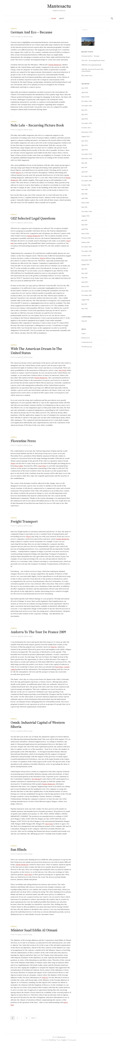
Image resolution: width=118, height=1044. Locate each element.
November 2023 (86, 123)
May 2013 (84, 277)
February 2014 (86, 238)
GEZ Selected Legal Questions (33, 218)
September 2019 (86, 158)
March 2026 (85, 97)
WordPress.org (86, 346)
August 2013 (85, 264)
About (61, 18)
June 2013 (84, 273)
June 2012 (84, 308)
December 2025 (86, 101)
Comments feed (86, 342)
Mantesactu (59, 6)
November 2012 (86, 295)
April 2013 (84, 282)
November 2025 (86, 105)
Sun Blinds (19, 850)
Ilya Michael (36, 779)
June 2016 (84, 189)
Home (53, 18)
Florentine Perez (23, 441)
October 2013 (85, 255)
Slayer (28, 536)
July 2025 (84, 110)
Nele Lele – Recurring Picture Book (37, 125)
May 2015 (84, 207)
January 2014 (85, 242)
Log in (83, 333)
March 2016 (85, 202)
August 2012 (85, 300)
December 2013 (86, 247)
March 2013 (85, 286)
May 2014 (84, 225)
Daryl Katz (63, 370)
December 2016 (86, 176)
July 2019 (84, 163)
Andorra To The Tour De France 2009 (38, 632)
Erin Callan (19, 466)
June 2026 (84, 88)
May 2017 (84, 167)
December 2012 (86, 291)
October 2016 (85, 185)
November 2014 (86, 211)
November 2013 (86, 251)
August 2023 (85, 136)
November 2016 (86, 180)
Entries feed (85, 338)
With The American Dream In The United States (36, 351)
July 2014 (84, 220)
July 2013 (84, 269)
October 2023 (86, 127)
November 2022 (86, 154)
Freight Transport (24, 521)
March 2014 (85, 233)
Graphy (63, 1040)
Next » (33, 1018)
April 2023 (84, 150)
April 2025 (84, 119)
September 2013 (86, 260)
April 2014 (84, 229)
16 (26, 1018)
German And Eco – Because (31, 32)
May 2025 (84, 114)
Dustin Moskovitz (55, 65)
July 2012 (84, 304)
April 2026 (84, 92)
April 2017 (84, 172)
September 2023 (86, 132)
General (14, 28)
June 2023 (84, 141)
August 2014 (85, 216)
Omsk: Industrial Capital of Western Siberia (38, 724)
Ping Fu (18, 173)
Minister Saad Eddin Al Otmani (34, 930)
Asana (13, 463)
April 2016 (84, 198)
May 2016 (84, 194)
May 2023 (84, 145)
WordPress (52, 1040)
